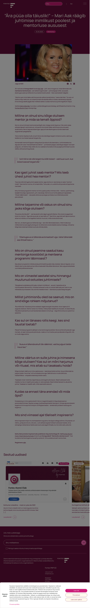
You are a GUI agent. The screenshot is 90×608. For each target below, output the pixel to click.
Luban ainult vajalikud (76, 599)
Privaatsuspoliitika (14, 604)
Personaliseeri (76, 595)
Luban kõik (76, 590)
